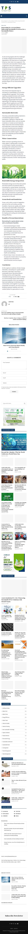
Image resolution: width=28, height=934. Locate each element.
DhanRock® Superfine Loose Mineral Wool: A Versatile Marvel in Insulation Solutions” (20, 635)
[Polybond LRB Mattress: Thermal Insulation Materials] (5, 765)
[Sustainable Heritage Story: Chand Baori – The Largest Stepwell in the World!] (5, 791)
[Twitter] (11, 1)
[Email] (17, 1)
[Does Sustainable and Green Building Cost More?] (21, 462)
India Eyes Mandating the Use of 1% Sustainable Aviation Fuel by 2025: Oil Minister (20, 544)
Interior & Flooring (14, 726)
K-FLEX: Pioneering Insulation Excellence (6, 633)
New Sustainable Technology (14, 729)
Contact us (3, 869)
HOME (11, 928)
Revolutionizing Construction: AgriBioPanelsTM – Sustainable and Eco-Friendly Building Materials (6, 654)
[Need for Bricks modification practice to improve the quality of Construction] (5, 774)
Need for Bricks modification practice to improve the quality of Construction (18, 773)
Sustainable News (14, 744)
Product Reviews (14, 735)
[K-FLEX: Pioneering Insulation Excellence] (7, 627)
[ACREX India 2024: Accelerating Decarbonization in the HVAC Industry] (21, 518)
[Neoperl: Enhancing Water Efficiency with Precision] (7, 610)
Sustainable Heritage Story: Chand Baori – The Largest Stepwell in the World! (18, 790)
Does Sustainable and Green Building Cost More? (20, 469)
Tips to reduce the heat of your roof (18, 781)
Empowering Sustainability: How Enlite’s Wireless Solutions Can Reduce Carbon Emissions (6, 674)
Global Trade (14, 720)
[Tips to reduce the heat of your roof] (5, 782)
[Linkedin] (15, 1)
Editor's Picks (14, 714)
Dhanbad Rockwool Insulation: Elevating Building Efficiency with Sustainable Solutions (20, 617)
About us (3, 865)
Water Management (14, 753)
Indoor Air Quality (14, 723)
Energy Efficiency (14, 717)
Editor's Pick (3, 25)
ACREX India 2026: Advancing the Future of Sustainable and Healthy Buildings (7, 470)
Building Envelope (14, 708)
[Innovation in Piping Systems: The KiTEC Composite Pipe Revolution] (21, 685)
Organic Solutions (14, 732)
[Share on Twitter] (15, 296)
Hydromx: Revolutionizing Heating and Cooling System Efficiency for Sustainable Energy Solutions (7, 694)
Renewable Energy (14, 738)
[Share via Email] (18, 296)
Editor (6, 32)
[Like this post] (11, 296)
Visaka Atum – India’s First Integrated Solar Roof (17, 798)
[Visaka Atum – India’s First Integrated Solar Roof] (5, 800)
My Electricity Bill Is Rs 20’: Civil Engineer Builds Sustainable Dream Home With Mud (20, 487)
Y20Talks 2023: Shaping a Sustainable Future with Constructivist (20, 504)
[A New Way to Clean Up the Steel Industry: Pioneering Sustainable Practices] (7, 479)
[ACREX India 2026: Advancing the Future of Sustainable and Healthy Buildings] (7, 462)
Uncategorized (14, 747)
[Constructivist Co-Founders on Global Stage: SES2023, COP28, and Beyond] (7, 518)
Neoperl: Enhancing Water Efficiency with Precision (6, 617)
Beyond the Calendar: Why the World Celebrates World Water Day (13, 453)
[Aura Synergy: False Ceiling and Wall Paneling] (21, 666)
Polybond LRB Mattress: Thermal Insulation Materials (18, 763)
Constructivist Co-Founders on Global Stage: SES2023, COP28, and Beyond (7, 526)
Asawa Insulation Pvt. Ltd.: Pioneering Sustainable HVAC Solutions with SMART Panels (13, 599)
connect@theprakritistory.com (10, 856)
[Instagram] (13, 1)
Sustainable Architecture (14, 741)
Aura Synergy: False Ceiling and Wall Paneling (19, 673)
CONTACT (16, 928)
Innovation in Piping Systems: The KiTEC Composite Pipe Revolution (19, 693)
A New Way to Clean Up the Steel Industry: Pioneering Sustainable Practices (7, 487)
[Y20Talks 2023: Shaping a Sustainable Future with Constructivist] (21, 497)
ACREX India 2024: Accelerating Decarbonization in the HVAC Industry (20, 526)
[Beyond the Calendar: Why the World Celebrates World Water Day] (14, 442)
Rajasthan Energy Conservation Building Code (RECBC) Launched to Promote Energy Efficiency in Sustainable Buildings (6, 545)
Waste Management (14, 750)
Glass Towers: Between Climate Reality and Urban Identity (17, 879)
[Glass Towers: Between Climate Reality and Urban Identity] (14, 336)
